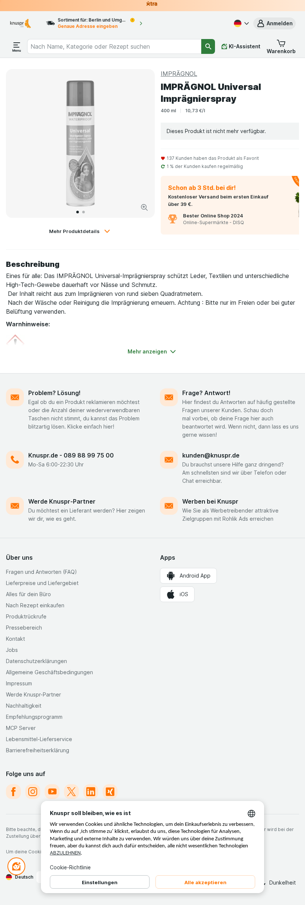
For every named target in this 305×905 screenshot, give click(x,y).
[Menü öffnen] (16, 46)
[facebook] (13, 791)
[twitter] (71, 791)
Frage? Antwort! (206, 393)
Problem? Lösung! (54, 393)
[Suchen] (208, 46)
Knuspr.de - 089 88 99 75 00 (71, 455)
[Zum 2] (83, 212)
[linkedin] (90, 791)
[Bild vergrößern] (144, 207)
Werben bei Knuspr (210, 501)
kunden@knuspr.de (211, 455)
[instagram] (32, 791)
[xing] (110, 791)
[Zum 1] (77, 212)
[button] (274, 23)
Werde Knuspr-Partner (62, 501)
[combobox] (114, 46)
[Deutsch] (240, 23)
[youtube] (52, 791)
